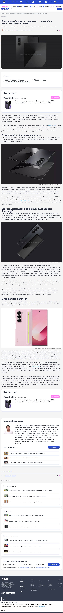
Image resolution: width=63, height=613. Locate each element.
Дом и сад (59, 583)
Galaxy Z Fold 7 (52, 125)
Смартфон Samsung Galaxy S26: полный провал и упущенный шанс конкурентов (26, 462)
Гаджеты (41, 581)
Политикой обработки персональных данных (43, 567)
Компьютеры (41, 583)
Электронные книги (33, 590)
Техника (40, 6)
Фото (36, 1)
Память (40, 584)
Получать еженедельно (40, 564)
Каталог (14, 6)
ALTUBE (58, 1)
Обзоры (27, 6)
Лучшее (33, 6)
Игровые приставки (33, 583)
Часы (29, 1)
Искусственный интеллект (11, 1)
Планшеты (32, 585)
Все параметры (55, 97)
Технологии (47, 6)
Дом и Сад (49, 1)
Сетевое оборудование (34, 586)
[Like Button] (60, 30)
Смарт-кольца (41, 586)
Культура (59, 586)
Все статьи (53, 447)
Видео (59, 6)
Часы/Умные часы (51, 589)
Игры (23, 1)
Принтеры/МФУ (42, 585)
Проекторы (50, 585)
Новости (20, 6)
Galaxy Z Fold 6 (24, 201)
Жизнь (54, 6)
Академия (59, 580)
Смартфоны (4, 16)
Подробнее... (42, 606)
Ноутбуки (32, 584)
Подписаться (54, 564)
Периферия (50, 584)
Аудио (49, 580)
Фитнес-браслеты (33, 589)
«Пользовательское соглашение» (24, 567)
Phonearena (9, 471)
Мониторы (50, 583)
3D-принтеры (32, 580)
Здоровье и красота (59, 585)
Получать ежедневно (27, 564)
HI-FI (42, 1)
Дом (49, 581)
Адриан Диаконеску (8, 30)
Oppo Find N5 (8, 98)
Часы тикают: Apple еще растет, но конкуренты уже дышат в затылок (24, 457)
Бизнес (59, 582)
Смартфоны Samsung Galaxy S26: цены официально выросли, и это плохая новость (26, 453)
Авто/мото (41, 580)
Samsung (13, 475)
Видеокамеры (32, 581)
